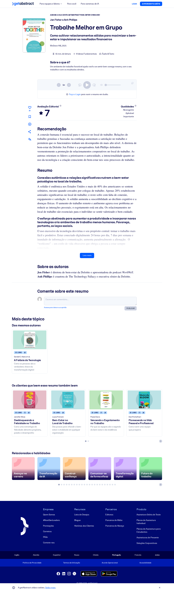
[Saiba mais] (60, 106)
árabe (157, 555)
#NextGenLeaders (51, 520)
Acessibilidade (145, 563)
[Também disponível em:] (29, 139)
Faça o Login (75, 94)
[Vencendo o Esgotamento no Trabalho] (106, 399)
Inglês (16, 555)
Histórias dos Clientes (84, 526)
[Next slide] (160, 441)
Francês (138, 555)
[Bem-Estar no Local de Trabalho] (68, 399)
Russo (76, 555)
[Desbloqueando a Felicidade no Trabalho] (29, 399)
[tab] (85, 441)
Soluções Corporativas (147, 543)
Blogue (77, 520)
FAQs (45, 537)
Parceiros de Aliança (114, 526)
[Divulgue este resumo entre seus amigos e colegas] (29, 131)
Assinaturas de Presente (148, 537)
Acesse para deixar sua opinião (55, 307)
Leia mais (87, 255)
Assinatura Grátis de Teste (149, 514)
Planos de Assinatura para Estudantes (148, 530)
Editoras (109, 514)
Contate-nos (49, 542)
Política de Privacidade (32, 563)
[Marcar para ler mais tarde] (29, 116)
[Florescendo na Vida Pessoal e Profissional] (144, 399)
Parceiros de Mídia (113, 520)
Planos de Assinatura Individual (146, 521)
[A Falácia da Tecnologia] (29, 339)
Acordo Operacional (110, 563)
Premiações (48, 526)
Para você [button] (71, 4)
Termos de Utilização (71, 563)
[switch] (87, 85)
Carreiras (47, 531)
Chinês (95, 555)
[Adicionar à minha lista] (29, 124)
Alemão (36, 555)
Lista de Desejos (81, 514)
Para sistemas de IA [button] (90, 4)
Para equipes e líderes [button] (50, 4)
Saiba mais (50, 587)
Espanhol (57, 555)
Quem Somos (49, 514)
